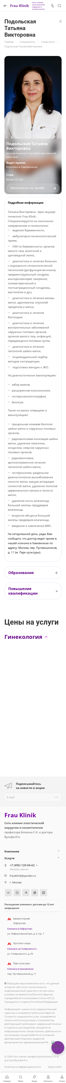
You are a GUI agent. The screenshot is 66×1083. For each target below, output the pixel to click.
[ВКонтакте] (8, 892)
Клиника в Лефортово (19, 928)
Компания (11, 851)
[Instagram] (17, 892)
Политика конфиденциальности (22, 1066)
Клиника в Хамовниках (22, 167)
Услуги (9, 858)
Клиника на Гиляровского (22, 948)
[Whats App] (34, 892)
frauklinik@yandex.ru (23, 875)
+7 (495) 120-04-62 (22, 865)
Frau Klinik (20, 815)
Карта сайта (55, 1066)
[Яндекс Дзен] (43, 892)
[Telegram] (26, 892)
